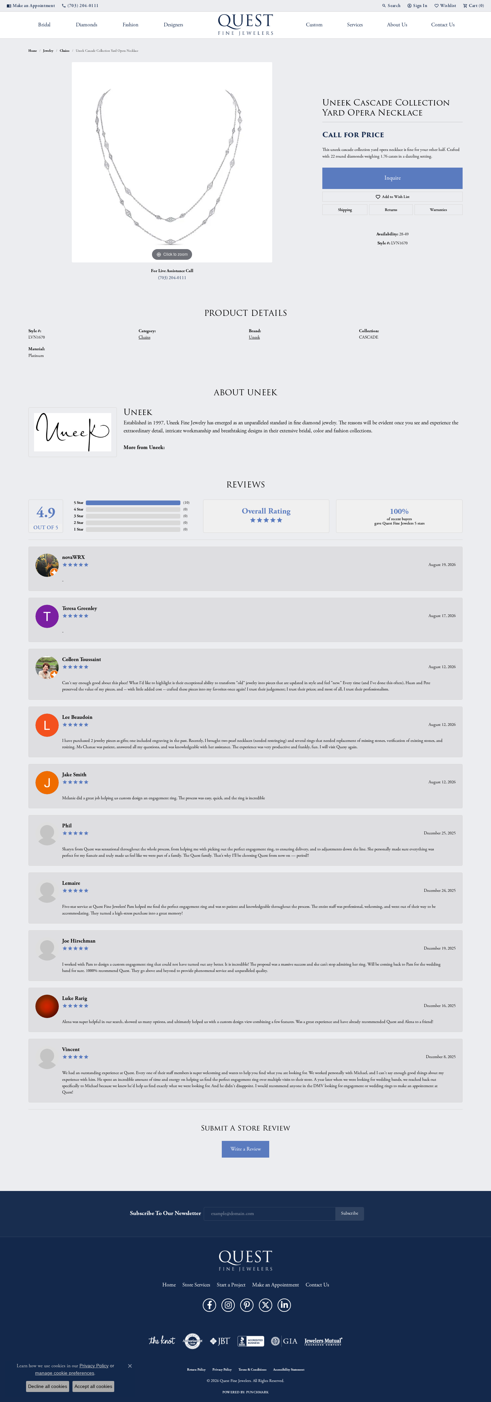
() (186, 502)
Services (355, 24)
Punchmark (257, 1392)
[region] (172, 162)
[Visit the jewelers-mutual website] (323, 1341)
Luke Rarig (74, 998)
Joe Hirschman (79, 941)
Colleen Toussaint (81, 659)
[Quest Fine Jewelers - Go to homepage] (245, 1260)
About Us (397, 24)
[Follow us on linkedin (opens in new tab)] (284, 1305)
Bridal (44, 24)
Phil (66, 826)
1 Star (78, 529)
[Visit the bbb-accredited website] (250, 1341)
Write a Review (245, 1149)
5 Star (78, 502)
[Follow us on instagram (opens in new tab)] (228, 1305)
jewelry (48, 51)
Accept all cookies (93, 1386)
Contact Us (443, 24)
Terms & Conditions (252, 1369)
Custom (314, 24)
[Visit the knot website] (161, 1341)
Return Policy (196, 1369)
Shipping (345, 209)
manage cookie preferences (64, 1373)
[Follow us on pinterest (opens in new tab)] (247, 1305)
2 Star (78, 522)
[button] (391, 5)
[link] (31, 5)
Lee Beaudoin (77, 717)
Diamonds (86, 24)
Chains (64, 51)
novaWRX (73, 557)
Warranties (438, 209)
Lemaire (71, 883)
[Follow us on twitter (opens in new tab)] (265, 1305)
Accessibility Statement (288, 1369)
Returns (391, 209)
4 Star (78, 509)
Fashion (130, 24)
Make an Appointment (275, 1284)
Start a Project (231, 1284)
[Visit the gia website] (284, 1341)
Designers (173, 24)
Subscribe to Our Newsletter (165, 1213)
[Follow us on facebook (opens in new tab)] (209, 1305)
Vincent (70, 1049)
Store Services (196, 1284)
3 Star (78, 516)
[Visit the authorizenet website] (192, 1341)
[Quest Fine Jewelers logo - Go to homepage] (245, 25)
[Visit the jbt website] (220, 1341)
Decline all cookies (47, 1386)
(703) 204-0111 (172, 278)
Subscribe (349, 1213)
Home (32, 51)
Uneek (254, 337)
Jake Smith (74, 775)
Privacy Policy (222, 1369)
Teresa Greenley (79, 608)
